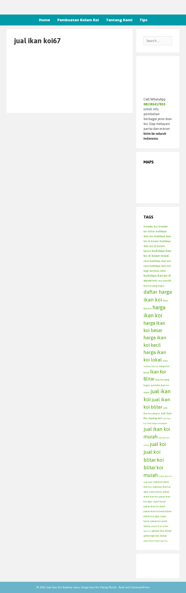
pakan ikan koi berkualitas (157, 511)
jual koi (158, 444)
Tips (143, 19)
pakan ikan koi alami (154, 506)
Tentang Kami (119, 19)
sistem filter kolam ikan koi (155, 541)
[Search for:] (157, 41)
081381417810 (154, 104)
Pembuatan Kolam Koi (78, 19)
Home (44, 19)
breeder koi (150, 226)
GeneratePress (141, 587)
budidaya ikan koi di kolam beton (157, 246)
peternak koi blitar (155, 535)
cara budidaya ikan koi (157, 260)
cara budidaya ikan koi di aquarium (157, 275)
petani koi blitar (161, 530)
